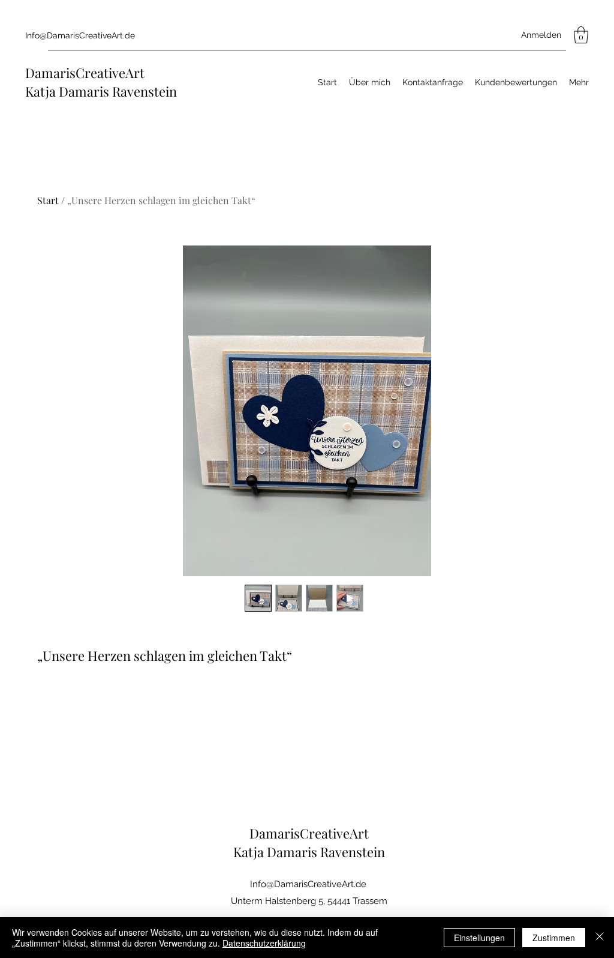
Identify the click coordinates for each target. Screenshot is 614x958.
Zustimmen (553, 938)
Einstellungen (479, 938)
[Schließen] (599, 937)
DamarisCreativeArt (85, 73)
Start (48, 200)
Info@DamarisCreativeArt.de (80, 35)
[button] (581, 35)
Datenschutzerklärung (264, 943)
